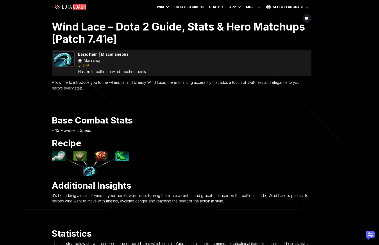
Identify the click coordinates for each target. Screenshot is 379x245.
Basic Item (88, 54)
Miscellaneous (115, 54)
